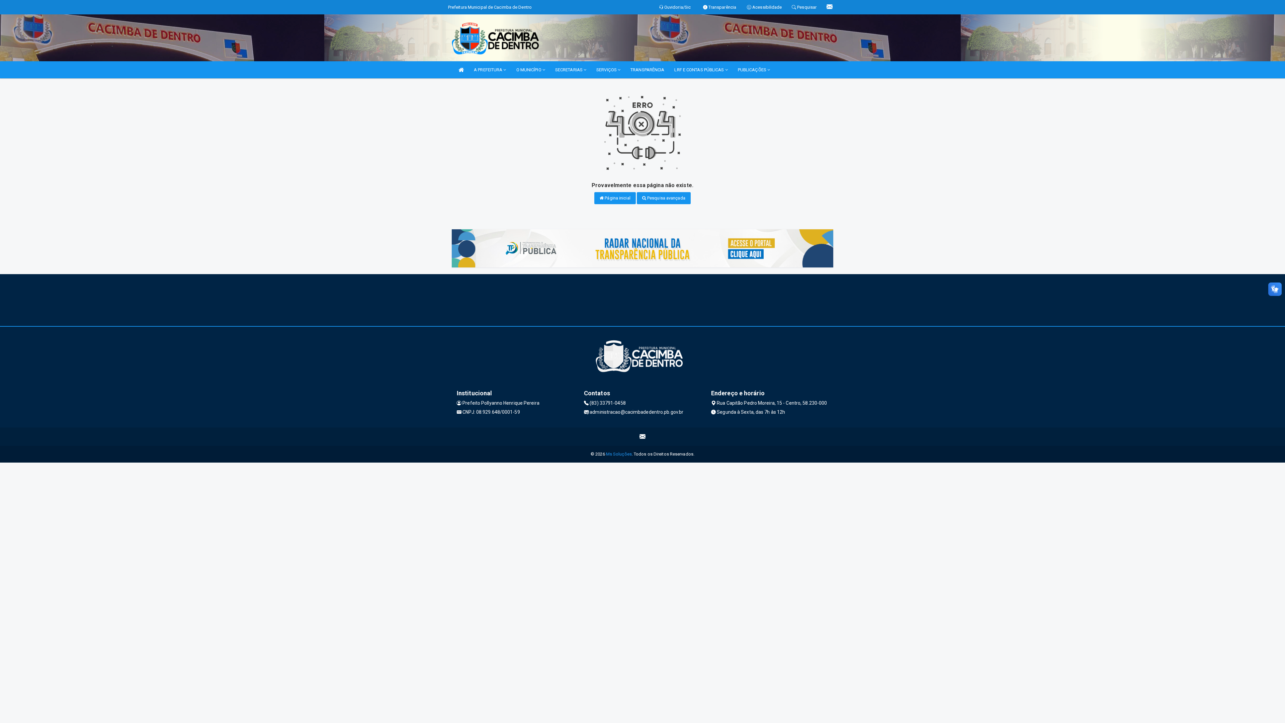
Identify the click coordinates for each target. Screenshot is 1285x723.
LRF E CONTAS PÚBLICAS (699, 69)
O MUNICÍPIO (529, 69)
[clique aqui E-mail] (643, 437)
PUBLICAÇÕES (752, 69)
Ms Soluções (619, 454)
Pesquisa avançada (665, 197)
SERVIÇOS (607, 69)
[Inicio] (461, 69)
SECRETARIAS (569, 69)
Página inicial (617, 197)
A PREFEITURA (488, 69)
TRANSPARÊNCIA (647, 69)
